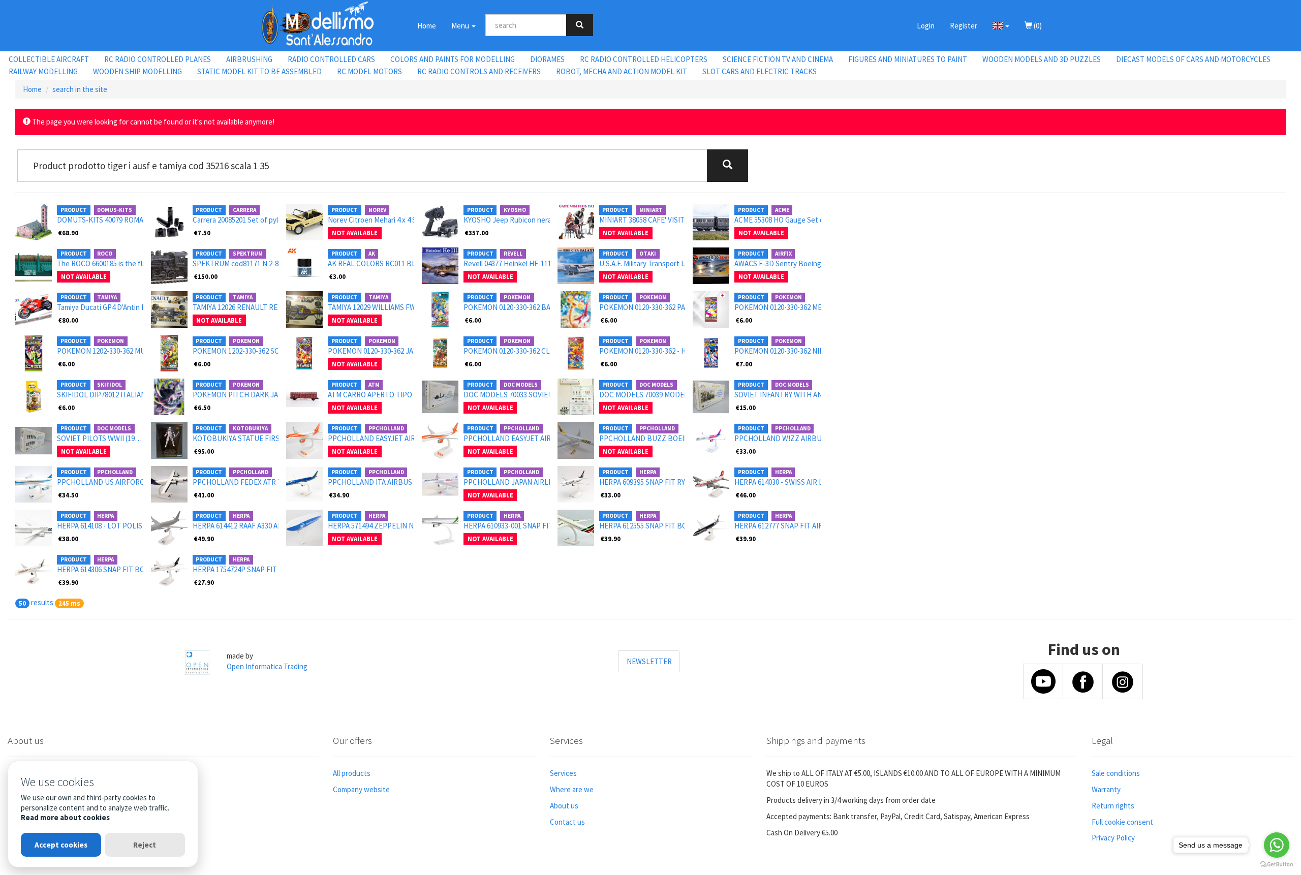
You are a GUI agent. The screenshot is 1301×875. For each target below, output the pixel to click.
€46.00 (746, 495)
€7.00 (744, 364)
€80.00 (68, 320)
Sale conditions (1116, 773)
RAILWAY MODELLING (43, 71)
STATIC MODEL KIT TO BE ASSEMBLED (259, 71)
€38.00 (68, 539)
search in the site (79, 89)
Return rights (1113, 805)
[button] (1001, 25)
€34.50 (68, 495)
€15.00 (746, 407)
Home (426, 25)
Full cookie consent (1122, 822)
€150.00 (206, 276)
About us (564, 805)
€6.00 (473, 320)
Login (926, 25)
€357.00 (476, 233)
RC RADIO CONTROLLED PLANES (157, 59)
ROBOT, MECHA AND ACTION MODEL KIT (621, 71)
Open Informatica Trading (267, 666)
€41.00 (204, 495)
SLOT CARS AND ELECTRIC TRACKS (759, 71)
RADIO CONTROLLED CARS (331, 59)
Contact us (567, 822)
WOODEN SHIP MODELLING (137, 71)
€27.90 (204, 582)
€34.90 (339, 495)
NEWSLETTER (649, 661)
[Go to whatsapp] (1276, 845)
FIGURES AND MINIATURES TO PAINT (907, 59)
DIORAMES (547, 59)
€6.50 (202, 407)
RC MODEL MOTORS (369, 71)
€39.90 (611, 539)
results (42, 602)
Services (563, 773)
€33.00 (746, 451)
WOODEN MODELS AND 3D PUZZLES (1041, 59)
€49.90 (204, 539)
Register (963, 25)
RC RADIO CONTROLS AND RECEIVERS (479, 71)
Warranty (1106, 789)
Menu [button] (461, 25)
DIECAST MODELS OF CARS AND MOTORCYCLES (1193, 59)
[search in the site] (579, 25)
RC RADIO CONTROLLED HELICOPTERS (643, 59)
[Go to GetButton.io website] (1276, 864)
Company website (361, 789)
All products (351, 773)
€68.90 (68, 233)
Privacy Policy (1113, 837)
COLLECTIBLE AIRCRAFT (49, 59)
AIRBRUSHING (249, 59)
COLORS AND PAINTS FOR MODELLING (452, 59)
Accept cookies (61, 845)
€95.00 (204, 451)
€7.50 (202, 233)
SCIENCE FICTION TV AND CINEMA (778, 59)
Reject (144, 845)
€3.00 (337, 276)
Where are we (572, 789)
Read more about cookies (65, 817)
